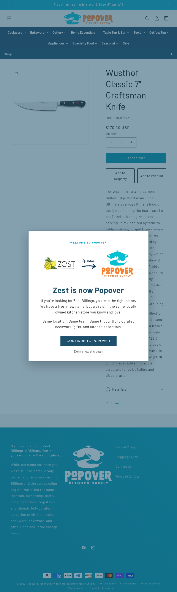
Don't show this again (88, 351)
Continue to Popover (88, 341)
